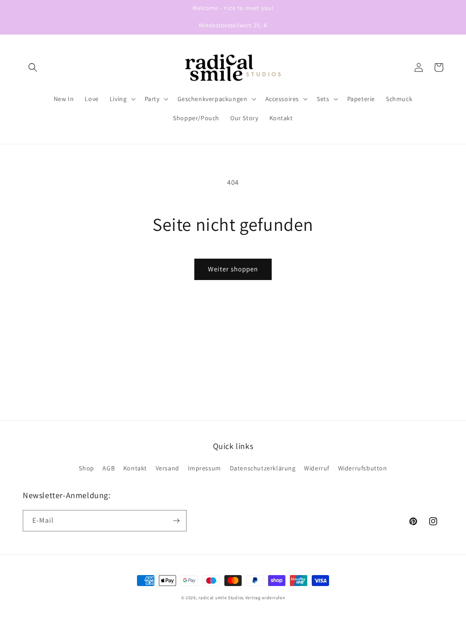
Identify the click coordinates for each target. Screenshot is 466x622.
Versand (167, 468)
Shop (86, 468)
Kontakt (135, 468)
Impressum (204, 468)
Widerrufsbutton (362, 468)
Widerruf (316, 468)
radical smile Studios (221, 598)
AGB (108, 468)
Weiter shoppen (233, 269)
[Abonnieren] (176, 520)
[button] (33, 67)
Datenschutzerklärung (263, 468)
